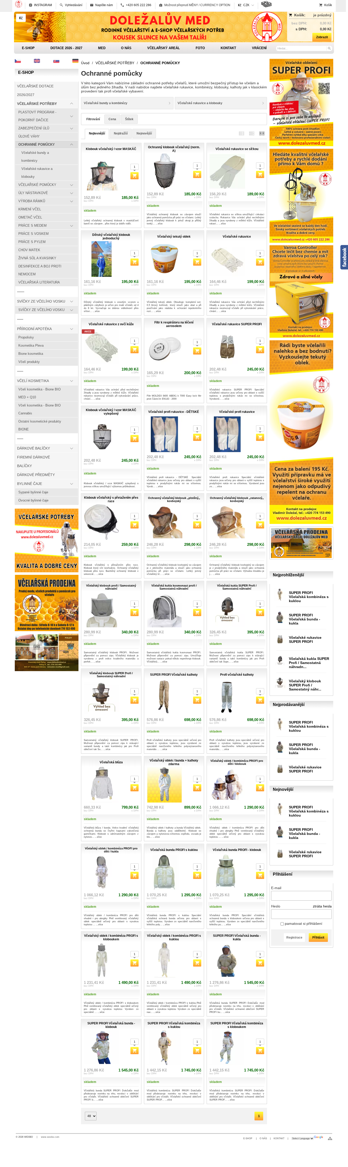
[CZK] (21, 18)
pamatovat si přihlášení (303, 923)
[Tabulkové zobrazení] (252, 133)
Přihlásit (318, 937)
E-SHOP (248, 1138)
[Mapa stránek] (330, 1138)
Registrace (294, 937)
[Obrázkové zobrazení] (262, 133)
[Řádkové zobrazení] (241, 133)
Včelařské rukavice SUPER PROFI (305, 639)
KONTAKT (279, 1138)
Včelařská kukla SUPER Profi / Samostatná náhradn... (309, 663)
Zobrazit (322, 37)
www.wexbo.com (50, 1137)
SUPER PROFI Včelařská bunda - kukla (304, 619)
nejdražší (121, 133)
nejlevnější (97, 133)
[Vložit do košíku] (134, 175)
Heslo (275, 906)
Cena (112, 119)
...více (159, 223)
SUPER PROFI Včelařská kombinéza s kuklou (309, 597)
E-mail (276, 888)
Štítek (129, 119)
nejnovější (144, 133)
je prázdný (322, 15)
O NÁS (263, 1138)
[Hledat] (329, 48)
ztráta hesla (322, 906)
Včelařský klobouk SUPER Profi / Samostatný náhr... (305, 685)
